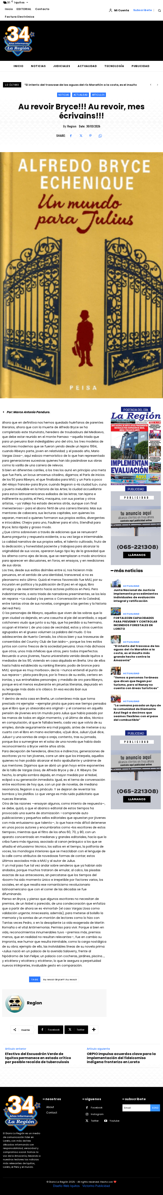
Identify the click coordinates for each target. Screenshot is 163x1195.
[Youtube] (105, 1121)
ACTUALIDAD (80, 94)
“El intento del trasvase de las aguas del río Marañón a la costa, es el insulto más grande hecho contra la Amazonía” (137, 653)
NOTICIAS (63, 94)
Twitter (95, 1120)
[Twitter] (80, 135)
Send (155, 1107)
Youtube (114, 1120)
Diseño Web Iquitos (66, 1186)
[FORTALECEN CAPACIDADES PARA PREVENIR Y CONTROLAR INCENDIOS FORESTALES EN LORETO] (116, 611)
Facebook (97, 1107)
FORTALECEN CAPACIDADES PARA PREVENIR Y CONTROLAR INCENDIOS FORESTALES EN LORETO (135, 623)
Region (71, 126)
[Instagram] (87, 1114)
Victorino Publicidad (96, 1186)
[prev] (150, 84)
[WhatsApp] (100, 135)
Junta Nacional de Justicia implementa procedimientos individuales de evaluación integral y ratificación (136, 595)
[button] (159, 10)
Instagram (97, 1114)
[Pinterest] (90, 135)
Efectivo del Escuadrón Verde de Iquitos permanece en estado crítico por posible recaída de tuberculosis (38, 1058)
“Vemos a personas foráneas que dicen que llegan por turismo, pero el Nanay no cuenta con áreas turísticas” (136, 682)
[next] (157, 84)
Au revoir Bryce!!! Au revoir (60, 979)
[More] (93, 1029)
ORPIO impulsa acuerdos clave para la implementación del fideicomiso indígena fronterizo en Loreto (121, 1058)
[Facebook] (71, 135)
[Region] (14, 1003)
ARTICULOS (98, 94)
